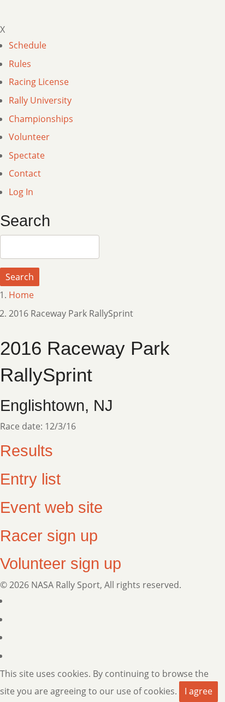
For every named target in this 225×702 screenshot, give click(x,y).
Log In (21, 192)
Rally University (40, 100)
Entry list (30, 479)
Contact (25, 173)
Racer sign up (49, 535)
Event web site (51, 507)
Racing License (39, 82)
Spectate (27, 155)
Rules (20, 64)
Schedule (27, 45)
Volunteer (29, 137)
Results (26, 450)
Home (21, 295)
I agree (198, 691)
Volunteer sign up (60, 563)
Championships (41, 119)
